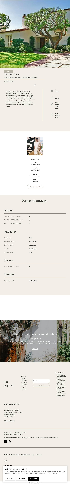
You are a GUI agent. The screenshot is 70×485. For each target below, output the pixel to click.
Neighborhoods (25, 454)
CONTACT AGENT (35, 187)
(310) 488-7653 (35, 170)
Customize (22, 478)
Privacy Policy (61, 395)
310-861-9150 (8, 416)
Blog (33, 454)
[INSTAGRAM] (6, 460)
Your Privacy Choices (35, 483)
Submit (41, 385)
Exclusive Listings (14, 454)
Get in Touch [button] (35, 348)
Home (6, 454)
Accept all (33, 478)
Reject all (10, 478)
